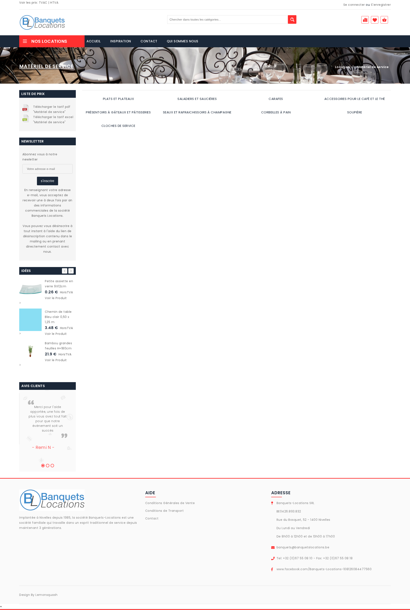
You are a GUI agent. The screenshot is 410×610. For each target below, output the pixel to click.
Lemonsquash (46, 595)
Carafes (276, 98)
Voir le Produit (56, 298)
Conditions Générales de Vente (170, 503)
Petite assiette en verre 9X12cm (59, 283)
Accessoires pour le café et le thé (354, 98)
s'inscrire (47, 181)
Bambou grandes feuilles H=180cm (58, 345)
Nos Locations (49, 41)
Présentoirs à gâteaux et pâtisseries (118, 112)
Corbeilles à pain (276, 112)
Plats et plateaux (118, 98)
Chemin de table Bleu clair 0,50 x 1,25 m (58, 317)
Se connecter (354, 5)
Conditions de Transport (164, 511)
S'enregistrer (381, 5)
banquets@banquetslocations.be (303, 547)
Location (342, 67)
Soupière (354, 112)
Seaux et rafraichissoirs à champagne (197, 112)
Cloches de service (118, 125)
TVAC (43, 2)
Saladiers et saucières (197, 98)
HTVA (54, 2)
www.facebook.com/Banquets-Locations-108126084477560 (324, 569)
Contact (152, 518)
